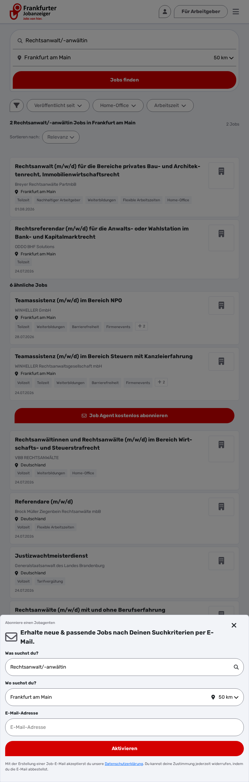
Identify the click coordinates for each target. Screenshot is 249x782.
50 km (226, 697)
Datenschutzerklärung (124, 764)
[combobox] (122, 667)
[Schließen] (234, 625)
